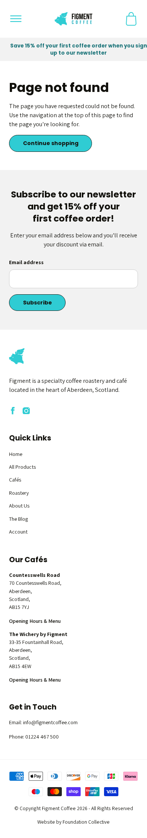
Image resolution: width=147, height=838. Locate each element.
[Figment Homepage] (73, 19)
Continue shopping (50, 143)
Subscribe (37, 302)
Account (18, 531)
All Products (22, 466)
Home (15, 454)
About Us (19, 505)
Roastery (19, 492)
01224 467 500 (42, 736)
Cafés (15, 479)
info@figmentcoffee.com (50, 722)
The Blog (18, 518)
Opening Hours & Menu (35, 621)
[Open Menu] (16, 19)
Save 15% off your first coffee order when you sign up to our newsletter (78, 49)
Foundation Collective (86, 821)
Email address (26, 262)
